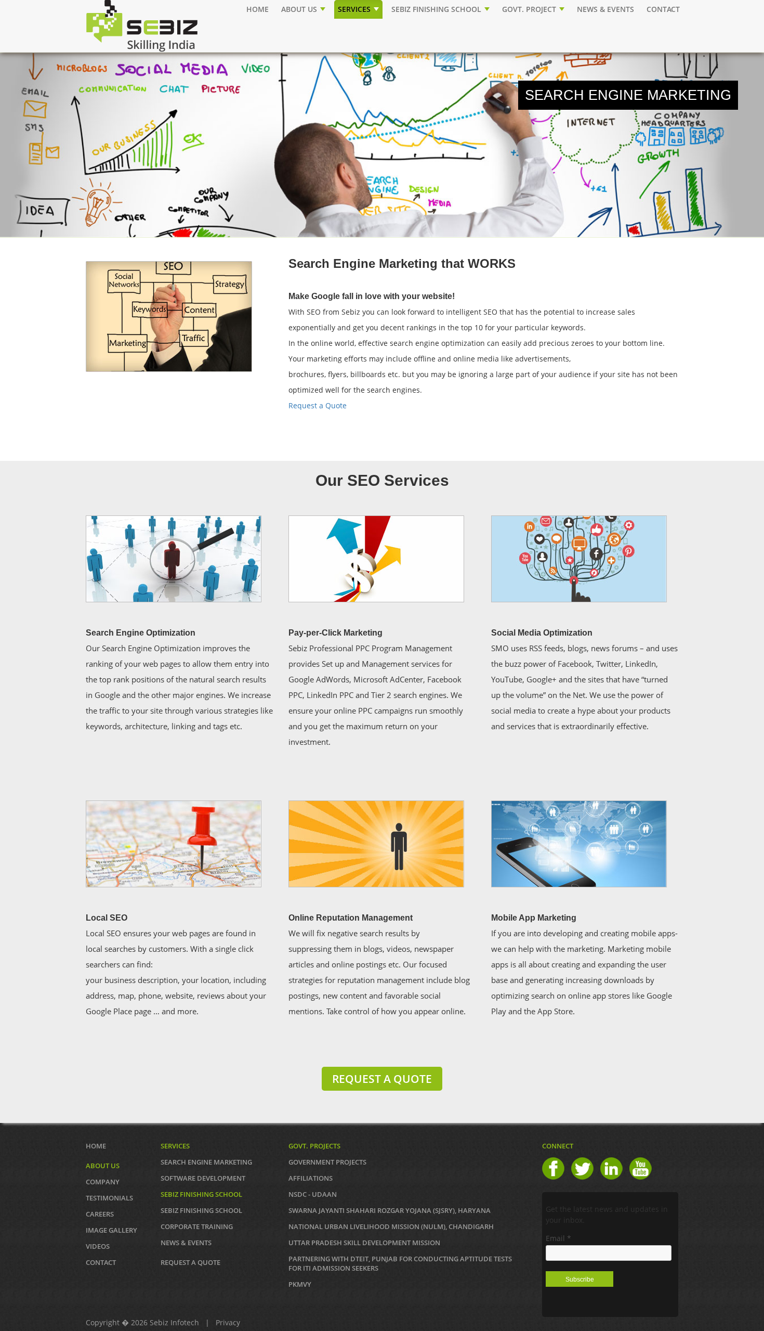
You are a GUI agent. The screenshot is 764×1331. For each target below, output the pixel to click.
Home (257, 9)
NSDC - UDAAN (312, 1194)
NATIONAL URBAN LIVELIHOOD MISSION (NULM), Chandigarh (391, 1226)
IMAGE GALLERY (111, 1230)
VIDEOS (98, 1246)
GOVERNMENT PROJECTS (327, 1162)
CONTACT (663, 9)
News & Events (186, 1242)
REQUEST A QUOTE (382, 1078)
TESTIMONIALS (109, 1198)
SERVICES (355, 9)
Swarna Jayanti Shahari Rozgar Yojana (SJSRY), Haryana (389, 1210)
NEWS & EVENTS (605, 9)
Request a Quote (317, 405)
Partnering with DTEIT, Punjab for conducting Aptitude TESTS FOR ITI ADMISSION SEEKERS (400, 1263)
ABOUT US (300, 9)
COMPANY (103, 1181)
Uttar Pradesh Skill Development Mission (364, 1242)
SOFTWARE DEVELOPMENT (203, 1178)
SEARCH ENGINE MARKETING (206, 1162)
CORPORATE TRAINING (197, 1226)
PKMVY (299, 1284)
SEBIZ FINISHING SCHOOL (437, 9)
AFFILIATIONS (310, 1178)
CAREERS (100, 1214)
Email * (558, 1238)
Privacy (228, 1322)
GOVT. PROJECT (530, 9)
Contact (101, 1262)
